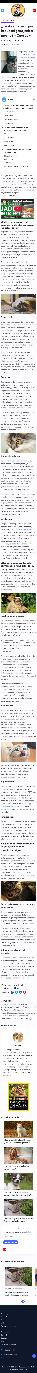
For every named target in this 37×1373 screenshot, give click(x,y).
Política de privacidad (8, 1326)
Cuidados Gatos (7, 20)
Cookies (4, 1320)
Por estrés (9, 115)
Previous (17, 1301)
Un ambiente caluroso (10, 461)
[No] (16, 988)
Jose (9, 1289)
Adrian (5, 44)
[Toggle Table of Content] (33, 99)
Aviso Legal (5, 1314)
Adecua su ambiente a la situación (17, 166)
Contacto (4, 1317)
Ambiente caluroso (12, 119)
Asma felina (10, 138)
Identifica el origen (12, 156)
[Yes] (6, 988)
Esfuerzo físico (10, 112)
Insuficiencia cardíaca (13, 134)
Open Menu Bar (2, 10)
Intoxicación (10, 145)
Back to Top (34, 1356)
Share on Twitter (16, 992)
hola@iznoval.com (10, 1354)
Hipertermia (10, 141)
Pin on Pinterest (24, 992)
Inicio (3, 1323)
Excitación (9, 123)
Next (23, 1301)
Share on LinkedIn (20, 992)
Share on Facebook (12, 992)
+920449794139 (10, 1350)
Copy (30, 1018)
